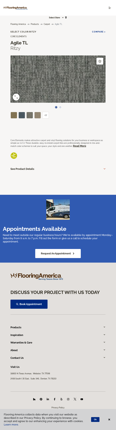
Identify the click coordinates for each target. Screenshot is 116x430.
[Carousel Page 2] (60, 107)
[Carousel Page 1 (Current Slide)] (56, 107)
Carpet (47, 24)
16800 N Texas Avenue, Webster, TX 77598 (30, 373)
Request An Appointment (56, 253)
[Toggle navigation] (110, 8)
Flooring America (18, 24)
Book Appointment (31, 304)
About (14, 350)
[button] (56, 17)
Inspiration (16, 335)
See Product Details (22, 168)
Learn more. (11, 424)
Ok (95, 419)
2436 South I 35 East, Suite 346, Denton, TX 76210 (33, 379)
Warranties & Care (21, 342)
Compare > (99, 32)
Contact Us (17, 357)
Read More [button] (79, 145)
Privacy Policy (57, 407)
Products (35, 24)
